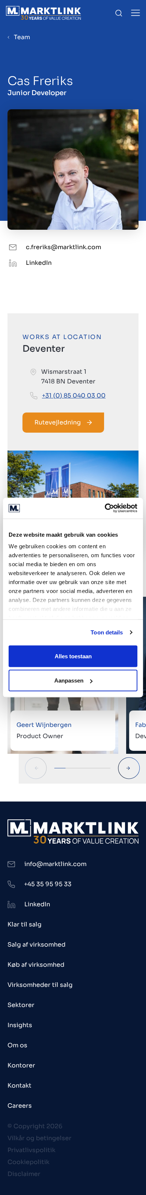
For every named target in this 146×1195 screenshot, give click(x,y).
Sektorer (20, 1005)
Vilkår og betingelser (39, 1138)
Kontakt (19, 1085)
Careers (19, 1106)
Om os (17, 1045)
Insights (19, 1025)
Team (22, 37)
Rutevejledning (57, 422)
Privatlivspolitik (31, 1150)
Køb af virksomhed (35, 965)
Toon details (107, 632)
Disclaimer (23, 1174)
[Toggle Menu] (135, 13)
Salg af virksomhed (36, 944)
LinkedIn (39, 263)
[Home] (43, 13)
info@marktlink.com (55, 864)
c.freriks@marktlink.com (63, 247)
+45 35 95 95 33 (48, 884)
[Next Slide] (129, 768)
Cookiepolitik (28, 1162)
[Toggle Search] (118, 13)
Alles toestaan (73, 656)
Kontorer (21, 1065)
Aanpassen (68, 680)
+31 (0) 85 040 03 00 (74, 395)
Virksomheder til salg (40, 985)
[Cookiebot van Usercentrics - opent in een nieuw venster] (105, 508)
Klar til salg (24, 924)
